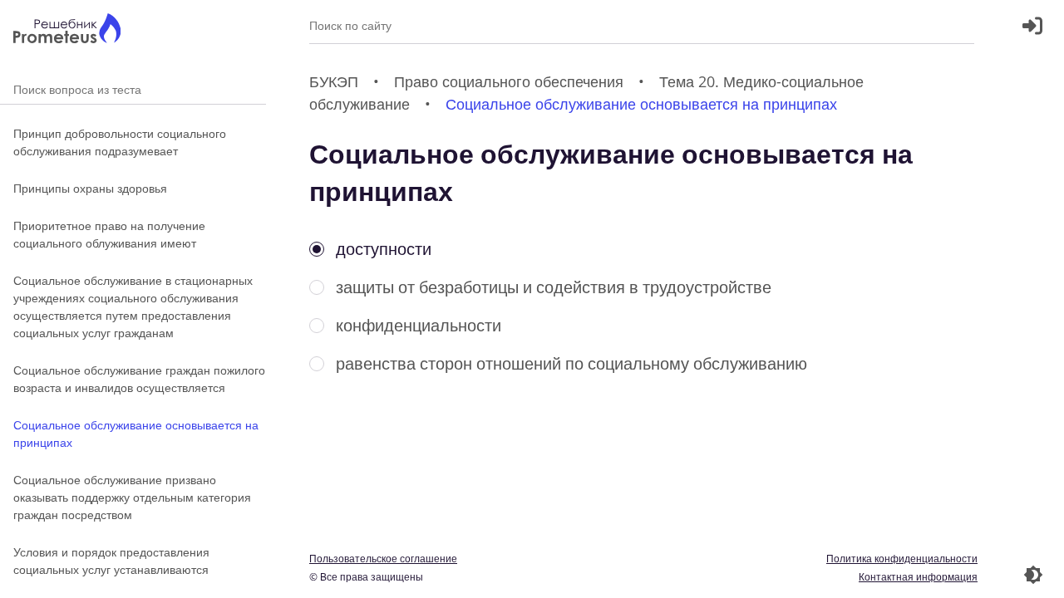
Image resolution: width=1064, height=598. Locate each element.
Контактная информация (918, 577)
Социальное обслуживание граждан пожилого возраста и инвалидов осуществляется (139, 378)
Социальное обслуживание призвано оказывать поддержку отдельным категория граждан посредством (132, 497)
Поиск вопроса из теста (133, 89)
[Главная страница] (67, 30)
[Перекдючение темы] (1033, 575)
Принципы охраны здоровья (90, 188)
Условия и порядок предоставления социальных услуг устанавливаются (111, 560)
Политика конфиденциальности (902, 558)
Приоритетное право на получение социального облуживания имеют (109, 234)
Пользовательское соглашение (383, 558)
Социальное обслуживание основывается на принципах (136, 433)
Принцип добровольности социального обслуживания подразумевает (119, 142)
